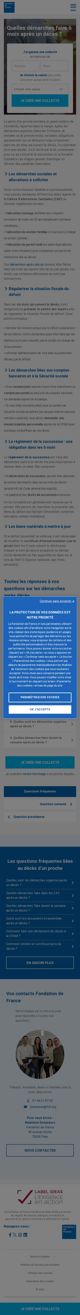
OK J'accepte (40, 709)
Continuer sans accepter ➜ (57, 601)
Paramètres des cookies (40, 697)
